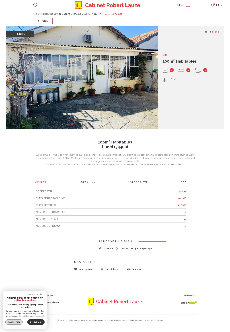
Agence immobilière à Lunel (47, 14)
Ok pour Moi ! (36, 322)
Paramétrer (14, 322)
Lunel (87, 14)
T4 (101, 14)
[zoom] (82, 77)
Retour (45, 21)
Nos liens (138, 320)
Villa (95, 14)
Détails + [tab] (88, 182)
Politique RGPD (149, 320)
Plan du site (108, 320)
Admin (131, 320)
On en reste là (35, 294)
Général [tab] (41, 182)
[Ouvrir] (35, 5)
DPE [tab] (183, 182)
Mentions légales (120, 320)
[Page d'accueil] (107, 5)
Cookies (160, 320)
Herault (77, 14)
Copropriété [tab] (138, 182)
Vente (67, 14)
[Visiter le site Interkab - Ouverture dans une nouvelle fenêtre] (189, 302)
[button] (72, 124)
